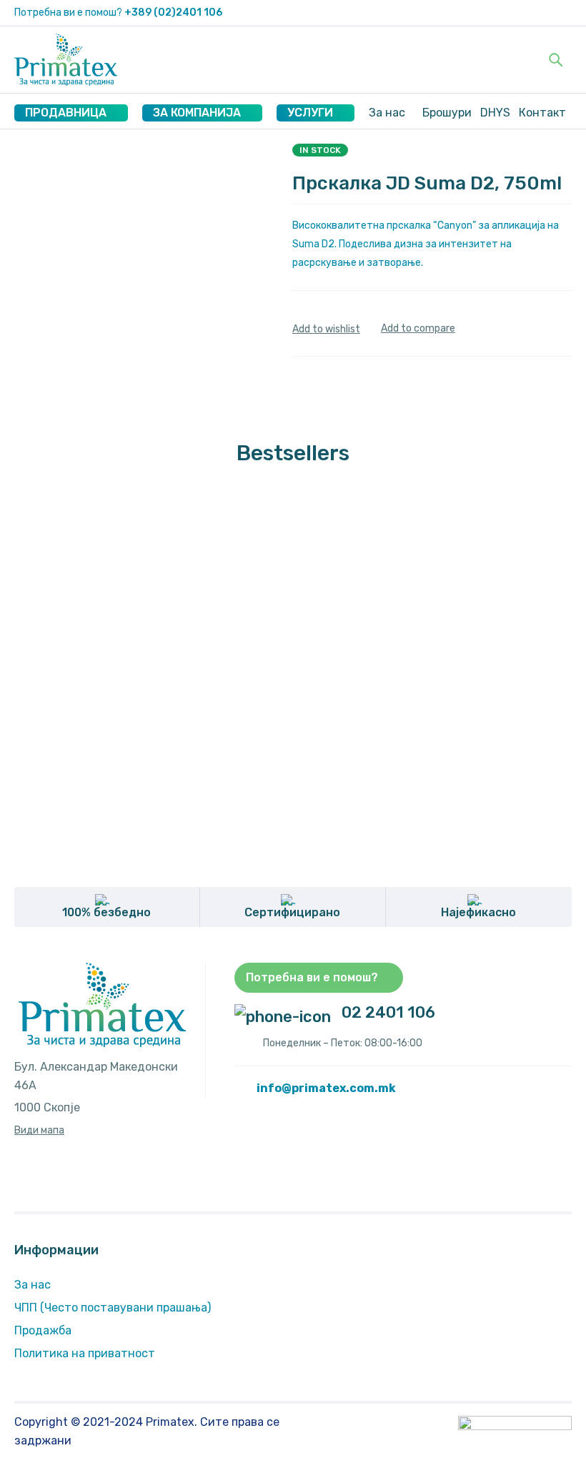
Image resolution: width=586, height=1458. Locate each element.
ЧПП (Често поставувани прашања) (112, 1307)
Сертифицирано (292, 912)
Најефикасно (478, 912)
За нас (32, 1284)
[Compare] (418, 328)
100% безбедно (106, 912)
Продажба (42, 1330)
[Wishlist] (326, 329)
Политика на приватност (84, 1353)
